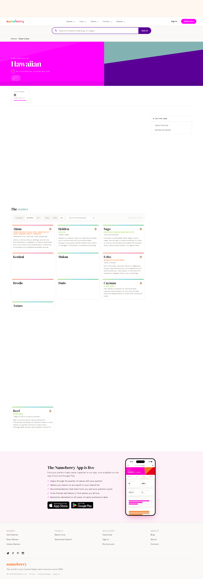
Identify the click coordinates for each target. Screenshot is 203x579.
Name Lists (60, 534)
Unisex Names (13, 544)
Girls (55, 218)
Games (119, 21)
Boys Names (12, 539)
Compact (19, 218)
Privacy (32, 574)
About (154, 539)
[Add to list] (50, 229)
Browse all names (163, 130)
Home (14, 38)
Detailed (30, 218)
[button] (78, 218)
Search (144, 31)
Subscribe (189, 21)
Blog (153, 534)
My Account (108, 544)
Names (69, 21)
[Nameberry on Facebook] (13, 553)
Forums (106, 21)
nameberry (17, 564)
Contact (155, 544)
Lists (82, 21)
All (38, 218)
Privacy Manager (44, 574)
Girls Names (12, 534)
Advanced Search (63, 539)
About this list (161, 125)
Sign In (174, 21)
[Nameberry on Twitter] (8, 553)
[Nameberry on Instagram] (23, 553)
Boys (48, 218)
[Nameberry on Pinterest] (18, 553)
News (93, 21)
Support (56, 574)
